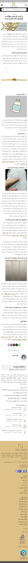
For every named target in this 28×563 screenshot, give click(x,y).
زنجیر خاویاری (15, 235)
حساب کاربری (20, 1)
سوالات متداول (23, 488)
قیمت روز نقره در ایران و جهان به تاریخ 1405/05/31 (14, 390)
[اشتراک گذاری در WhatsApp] (19, 345)
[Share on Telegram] (9, 345)
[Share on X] (16, 345)
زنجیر (25, 120)
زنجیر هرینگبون (23, 235)
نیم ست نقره (24, 512)
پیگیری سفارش (23, 493)
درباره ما (25, 483)
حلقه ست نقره (23, 514)
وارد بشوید (11, 369)
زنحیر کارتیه (5, 233)
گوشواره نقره (24, 517)
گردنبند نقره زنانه (23, 501)
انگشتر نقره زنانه (23, 499)
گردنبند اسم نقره (23, 524)
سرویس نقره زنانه (23, 509)
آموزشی (14, 14)
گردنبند (9, 34)
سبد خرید (24, 480)
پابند (26, 36)
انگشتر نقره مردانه (22, 519)
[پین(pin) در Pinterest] (11, 345)
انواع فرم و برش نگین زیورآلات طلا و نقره (17, 398)
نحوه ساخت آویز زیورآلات (10, 294)
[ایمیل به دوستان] (14, 345)
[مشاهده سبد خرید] (2, 5)
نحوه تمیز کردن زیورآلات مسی (20, 393)
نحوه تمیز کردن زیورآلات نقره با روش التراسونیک (15, 395)
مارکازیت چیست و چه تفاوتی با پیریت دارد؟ (16, 401)
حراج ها (7, 1)
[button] (26, 5)
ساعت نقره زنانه (23, 506)
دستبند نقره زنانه (23, 504)
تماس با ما (24, 485)
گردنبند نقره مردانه (22, 522)
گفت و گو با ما (13, 1)
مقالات (25, 490)
